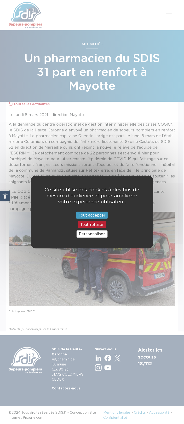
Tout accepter (92, 215)
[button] (5, 196)
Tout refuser (92, 224)
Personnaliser (92, 234)
